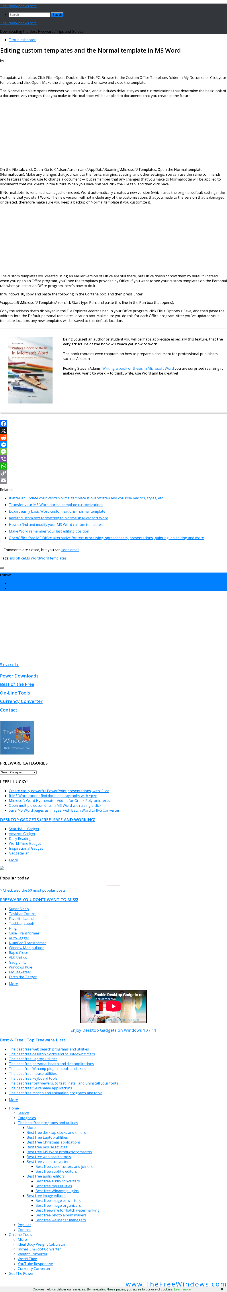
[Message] (113, 451)
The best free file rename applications (40, 1088)
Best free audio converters (57, 1181)
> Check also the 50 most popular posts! (33, 890)
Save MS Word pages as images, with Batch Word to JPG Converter (64, 810)
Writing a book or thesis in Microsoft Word (138, 368)
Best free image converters (58, 1200)
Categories (27, 1117)
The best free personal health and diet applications (51, 1063)
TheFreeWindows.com (18, 6)
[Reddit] (113, 437)
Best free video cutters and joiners (64, 1166)
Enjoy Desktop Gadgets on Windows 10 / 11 (113, 1030)
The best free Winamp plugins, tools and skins (47, 1068)
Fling (13, 928)
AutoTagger (19, 938)
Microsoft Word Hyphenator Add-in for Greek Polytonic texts (59, 800)
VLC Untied (18, 957)
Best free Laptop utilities (47, 1137)
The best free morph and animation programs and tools (55, 1092)
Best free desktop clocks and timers (56, 1132)
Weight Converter (32, 1254)
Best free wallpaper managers (60, 1220)
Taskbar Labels (22, 923)
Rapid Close (18, 952)
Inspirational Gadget (26, 848)
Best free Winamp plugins (57, 1190)
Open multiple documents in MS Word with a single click (55, 805)
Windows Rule (20, 967)
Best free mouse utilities (47, 1147)
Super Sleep (19, 908)
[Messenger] (113, 444)
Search (9, 665)
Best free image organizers (58, 1205)
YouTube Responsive (35, 1263)
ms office (17, 558)
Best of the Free (17, 684)
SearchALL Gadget (24, 828)
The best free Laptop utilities (33, 1058)
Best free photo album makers (60, 1215)
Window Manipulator (26, 947)
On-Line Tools (15, 693)
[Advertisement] (113, 133)
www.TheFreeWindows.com (176, 1283)
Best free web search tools (49, 1156)
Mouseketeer (20, 972)
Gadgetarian (19, 853)
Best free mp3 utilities (53, 1186)
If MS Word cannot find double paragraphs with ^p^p (53, 795)
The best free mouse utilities (33, 1073)
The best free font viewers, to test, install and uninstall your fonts (63, 1083)
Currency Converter (21, 701)
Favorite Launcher (24, 918)
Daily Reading (20, 838)
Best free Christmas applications (54, 1142)
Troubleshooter (22, 39)
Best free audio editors (46, 1176)
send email (70, 549)
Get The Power (21, 1273)
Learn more (182, 1289)
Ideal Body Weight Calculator (42, 1244)
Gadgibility (17, 962)
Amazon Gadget (22, 833)
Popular (24, 1224)
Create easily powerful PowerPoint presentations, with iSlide (59, 790)
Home (14, 1108)
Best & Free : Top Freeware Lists (33, 1040)
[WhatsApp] (113, 466)
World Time (27, 1258)
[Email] (113, 480)
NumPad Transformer (27, 942)
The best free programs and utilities (48, 1122)
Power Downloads (19, 676)
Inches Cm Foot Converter (39, 1249)
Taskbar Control (22, 913)
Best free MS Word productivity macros (59, 1151)
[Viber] (113, 458)
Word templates (53, 558)
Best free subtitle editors (56, 1171)
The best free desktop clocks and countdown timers (52, 1054)
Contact (8, 710)
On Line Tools (20, 1234)
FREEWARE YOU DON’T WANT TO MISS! (39, 899)
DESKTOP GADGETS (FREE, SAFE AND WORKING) (47, 819)
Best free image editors (46, 1195)
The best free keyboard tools (33, 1078)
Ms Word (32, 558)
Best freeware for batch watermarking (67, 1210)
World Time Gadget (25, 843)
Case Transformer (24, 933)
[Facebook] (113, 423)
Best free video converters (48, 1161)
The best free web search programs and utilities (49, 1049)
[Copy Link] (113, 473)
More (13, 860)
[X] (113, 430)
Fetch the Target (23, 976)
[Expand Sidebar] (2, 568)
